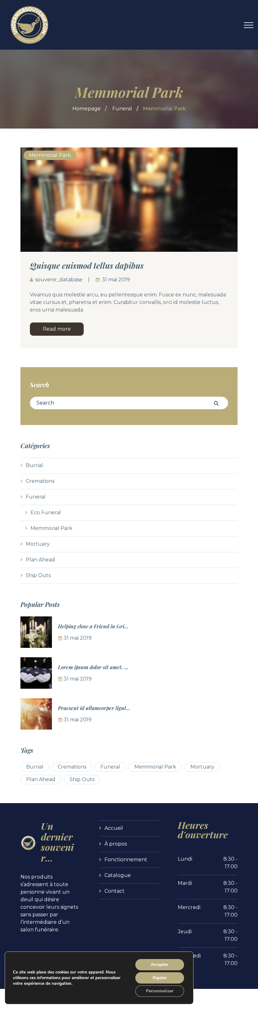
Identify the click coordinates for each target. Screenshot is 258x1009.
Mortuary (38, 544)
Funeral (122, 109)
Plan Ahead (40, 560)
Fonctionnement (125, 860)
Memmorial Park (50, 155)
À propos (115, 844)
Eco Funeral (46, 513)
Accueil (113, 828)
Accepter (159, 965)
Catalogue (117, 875)
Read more (57, 329)
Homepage (86, 109)
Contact (114, 891)
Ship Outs (38, 575)
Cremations (40, 481)
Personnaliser (159, 991)
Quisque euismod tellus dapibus (87, 265)
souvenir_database (58, 280)
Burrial (34, 465)
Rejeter (160, 978)
